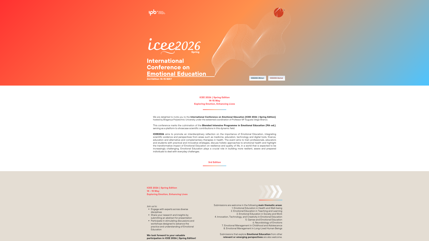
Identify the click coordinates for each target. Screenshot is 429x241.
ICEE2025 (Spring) (276, 78)
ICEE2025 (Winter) (257, 78)
